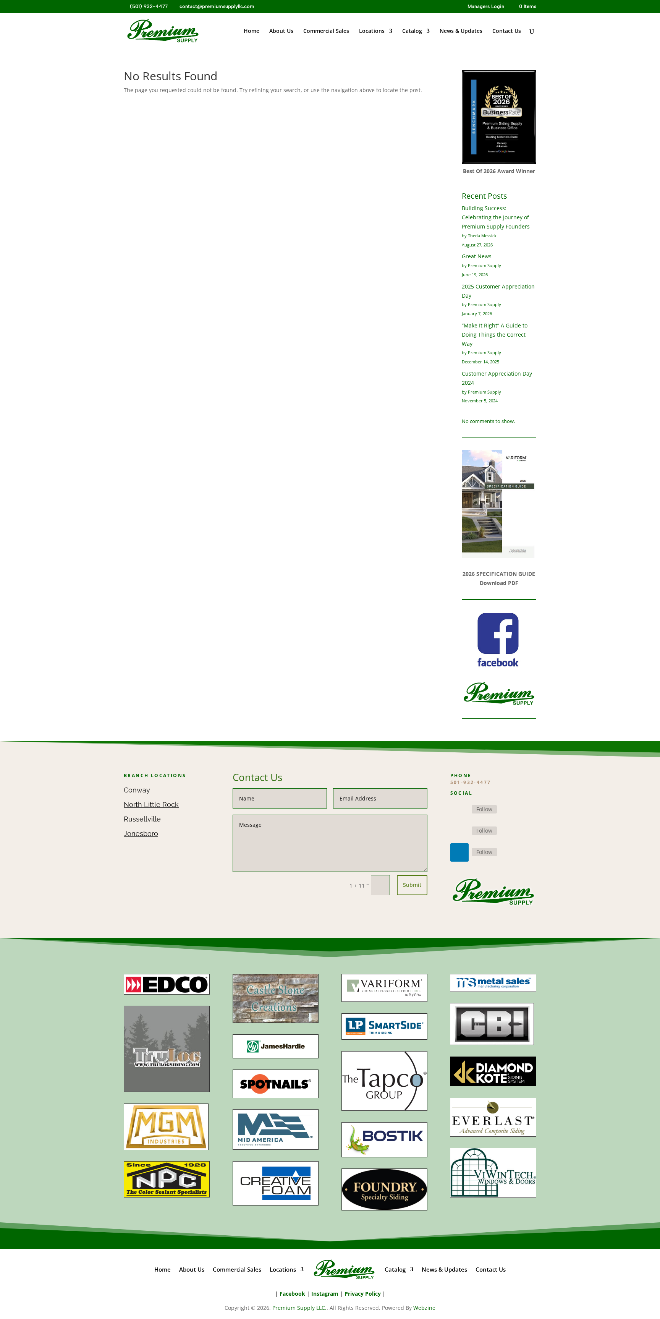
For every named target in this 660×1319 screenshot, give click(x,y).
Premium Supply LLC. (299, 1307)
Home (251, 31)
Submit (412, 884)
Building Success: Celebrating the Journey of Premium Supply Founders (496, 217)
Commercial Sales (326, 31)
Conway (137, 790)
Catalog (412, 31)
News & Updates (461, 31)
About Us (281, 31)
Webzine (424, 1307)
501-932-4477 (470, 782)
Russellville (142, 819)
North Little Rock (151, 804)
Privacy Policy (363, 1293)
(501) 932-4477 (148, 6)
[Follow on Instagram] (459, 831)
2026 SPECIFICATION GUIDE (499, 573)
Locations (372, 31)
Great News (477, 256)
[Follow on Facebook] (459, 809)
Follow (484, 809)
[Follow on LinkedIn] (459, 852)
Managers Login (485, 6)
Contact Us (506, 31)
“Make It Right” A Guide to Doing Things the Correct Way (494, 334)
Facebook (292, 1293)
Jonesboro (141, 834)
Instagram (324, 1293)
